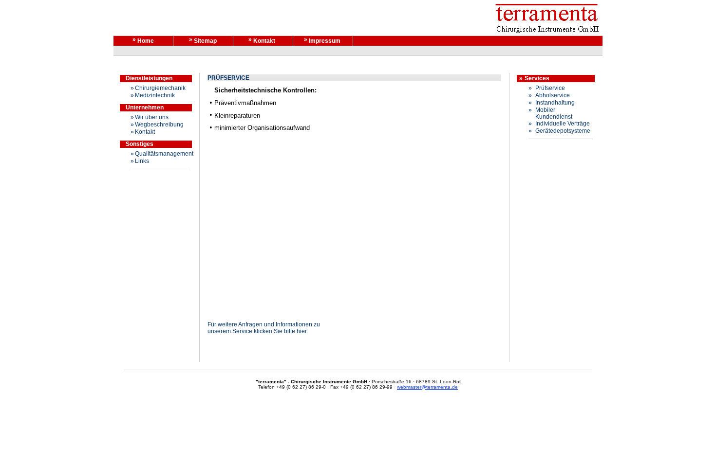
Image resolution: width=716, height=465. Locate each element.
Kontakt (145, 131)
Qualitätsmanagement (164, 153)
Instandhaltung (555, 102)
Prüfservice (550, 88)
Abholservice (552, 95)
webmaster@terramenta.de (427, 387)
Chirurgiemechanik (160, 88)
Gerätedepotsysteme (562, 130)
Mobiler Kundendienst (553, 113)
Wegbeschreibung (159, 124)
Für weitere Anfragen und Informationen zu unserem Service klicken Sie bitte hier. (263, 328)
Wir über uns (152, 117)
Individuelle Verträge (562, 123)
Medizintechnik (155, 95)
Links (142, 161)
